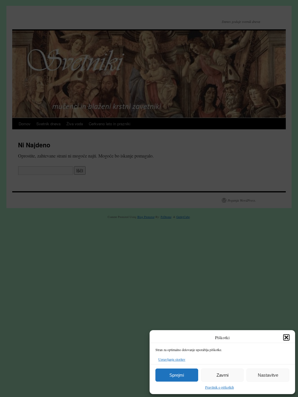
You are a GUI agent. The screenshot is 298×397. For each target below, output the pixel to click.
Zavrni (222, 375)
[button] (286, 337)
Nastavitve (268, 375)
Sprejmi (176, 375)
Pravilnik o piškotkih (219, 387)
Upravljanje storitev (171, 359)
